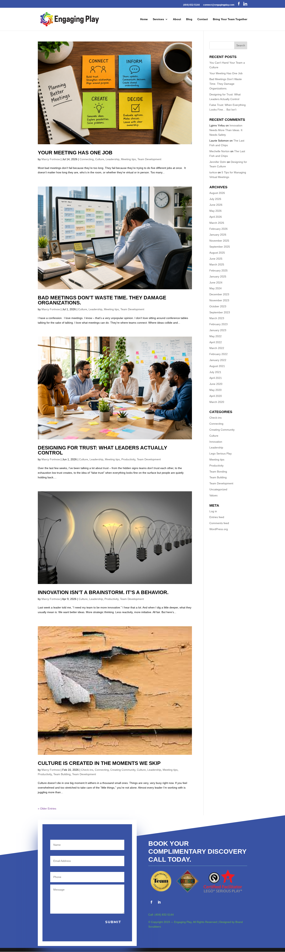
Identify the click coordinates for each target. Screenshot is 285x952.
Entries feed (216, 517)
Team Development (149, 159)
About (177, 19)
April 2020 (215, 395)
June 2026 (215, 204)
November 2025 (219, 240)
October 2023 (217, 306)
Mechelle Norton (219, 151)
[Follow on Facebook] (151, 902)
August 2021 (217, 366)
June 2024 (215, 282)
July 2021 (215, 372)
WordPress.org (218, 529)
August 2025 (217, 252)
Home (144, 19)
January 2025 (217, 276)
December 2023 (219, 294)
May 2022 (215, 336)
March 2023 (216, 318)
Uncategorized (218, 489)
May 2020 (215, 389)
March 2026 (216, 222)
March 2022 (216, 348)
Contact (202, 19)
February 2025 (218, 270)
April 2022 (215, 342)
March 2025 (216, 264)
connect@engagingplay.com (218, 5)
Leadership (112, 159)
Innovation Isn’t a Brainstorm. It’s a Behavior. (103, 592)
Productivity (128, 459)
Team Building (62, 774)
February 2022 (218, 354)
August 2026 (217, 192)
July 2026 (215, 198)
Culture (99, 159)
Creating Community (122, 769)
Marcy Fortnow (50, 159)
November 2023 (219, 300)
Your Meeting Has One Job (75, 152)
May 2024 (215, 288)
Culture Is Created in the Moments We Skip (99, 763)
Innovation (215, 441)
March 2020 (216, 401)
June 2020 (215, 383)
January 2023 (217, 330)
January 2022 (217, 360)
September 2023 (219, 312)
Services (158, 19)
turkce (213, 172)
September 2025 (219, 246)
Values (213, 495)
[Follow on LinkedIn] (159, 902)
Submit (113, 922)
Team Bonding (218, 471)
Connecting (87, 159)
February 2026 (218, 228)
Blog (189, 19)
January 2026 (217, 234)
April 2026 (215, 216)
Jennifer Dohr (217, 161)
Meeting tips (128, 159)
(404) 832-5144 (191, 5)
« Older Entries (47, 808)
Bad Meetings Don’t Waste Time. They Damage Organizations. (102, 300)
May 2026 (215, 210)
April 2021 (215, 377)
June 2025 (215, 258)
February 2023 (218, 324)
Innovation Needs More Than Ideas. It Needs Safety (225, 130)
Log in (213, 511)
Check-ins (87, 769)
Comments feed (219, 523)
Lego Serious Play (220, 453)
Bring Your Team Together (230, 19)
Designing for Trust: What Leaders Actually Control (102, 450)
